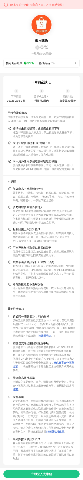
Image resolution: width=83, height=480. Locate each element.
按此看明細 (44, 335)
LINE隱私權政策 (55, 431)
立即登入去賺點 (41, 474)
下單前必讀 (39, 82)
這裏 (15, 389)
